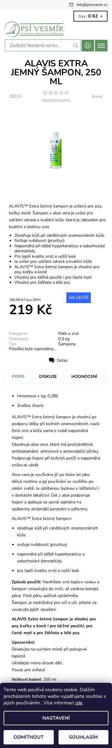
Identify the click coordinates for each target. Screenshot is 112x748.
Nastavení (56, 718)
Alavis (97, 96)
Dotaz (62, 360)
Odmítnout (28, 737)
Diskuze (48, 376)
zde (78, 703)
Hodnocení (84, 376)
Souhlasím (83, 737)
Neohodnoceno (56, 100)
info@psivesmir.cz (92, 4)
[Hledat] (76, 45)
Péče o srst (68, 333)
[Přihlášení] (88, 45)
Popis (18, 376)
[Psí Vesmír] (56, 29)
